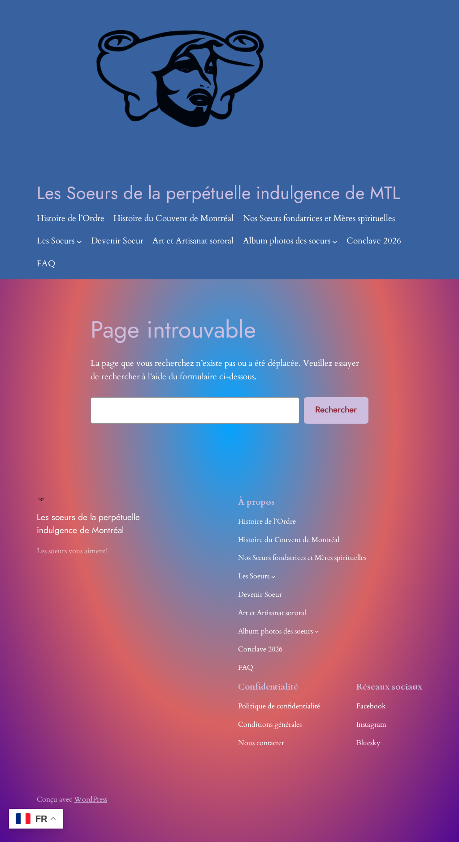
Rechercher (336, 409)
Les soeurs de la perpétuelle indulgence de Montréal (88, 524)
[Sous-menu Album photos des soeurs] (335, 241)
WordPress (90, 799)
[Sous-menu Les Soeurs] (79, 241)
